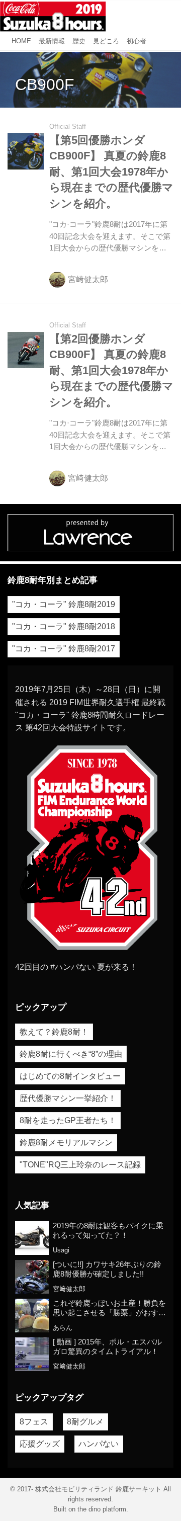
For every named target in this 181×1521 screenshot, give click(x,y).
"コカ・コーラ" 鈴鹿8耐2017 (63, 648)
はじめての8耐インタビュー (70, 1076)
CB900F (44, 84)
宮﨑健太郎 (88, 279)
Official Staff (67, 126)
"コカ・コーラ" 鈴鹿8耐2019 (63, 604)
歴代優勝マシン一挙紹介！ (68, 1098)
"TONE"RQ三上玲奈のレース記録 (80, 1164)
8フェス (34, 1421)
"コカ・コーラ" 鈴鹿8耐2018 (63, 626)
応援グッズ (40, 1444)
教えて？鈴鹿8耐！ (54, 1032)
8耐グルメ (85, 1421)
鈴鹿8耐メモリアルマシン (66, 1142)
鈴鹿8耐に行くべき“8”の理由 (71, 1054)
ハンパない (98, 1444)
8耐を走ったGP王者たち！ (68, 1120)
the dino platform (101, 1509)
